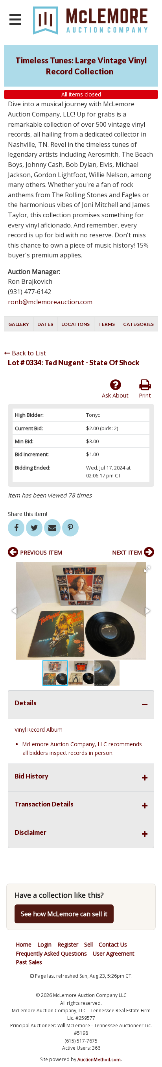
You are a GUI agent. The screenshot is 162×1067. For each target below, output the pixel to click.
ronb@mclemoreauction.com (50, 302)
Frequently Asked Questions (51, 953)
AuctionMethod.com (99, 1059)
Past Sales (29, 962)
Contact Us (113, 944)
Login (44, 944)
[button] (147, 569)
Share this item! (27, 514)
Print (145, 395)
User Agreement (113, 953)
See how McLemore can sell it (64, 914)
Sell (88, 944)
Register (67, 944)
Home (23, 944)
